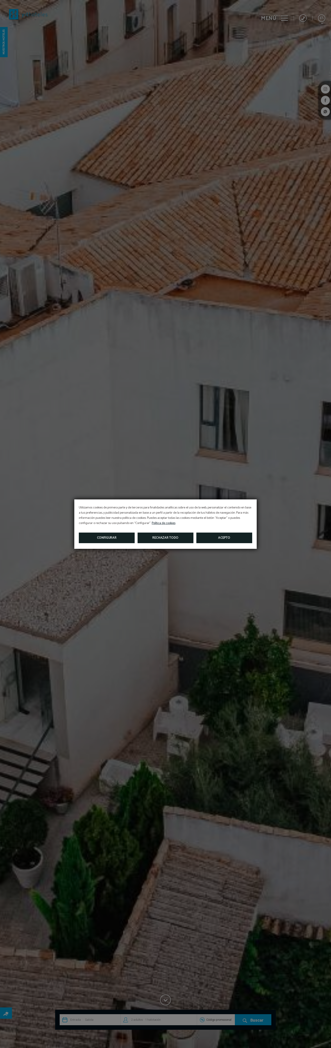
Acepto (224, 537)
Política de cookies (163, 523)
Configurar (107, 537)
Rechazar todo (165, 537)
